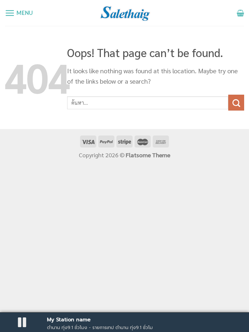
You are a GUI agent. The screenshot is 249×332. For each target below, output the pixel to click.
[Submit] (236, 103)
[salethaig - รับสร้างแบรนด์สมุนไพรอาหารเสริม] (124, 13)
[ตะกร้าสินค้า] (240, 13)
